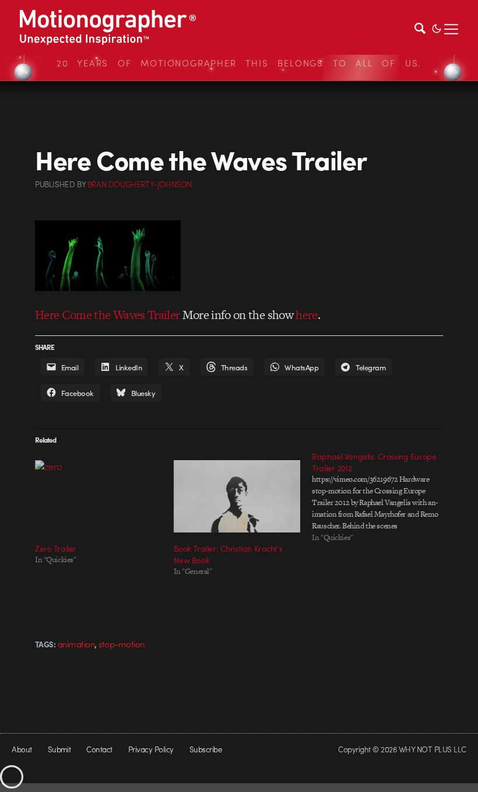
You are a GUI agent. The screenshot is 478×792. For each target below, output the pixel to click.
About (21, 749)
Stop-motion (121, 643)
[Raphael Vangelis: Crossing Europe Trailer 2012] (381, 497)
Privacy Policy (151, 749)
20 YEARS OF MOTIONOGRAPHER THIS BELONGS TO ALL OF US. (239, 63)
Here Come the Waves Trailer (107, 314)
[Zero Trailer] (98, 496)
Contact (99, 749)
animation (76, 643)
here (306, 314)
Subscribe (205, 749)
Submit (59, 749)
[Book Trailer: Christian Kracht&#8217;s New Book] (237, 496)
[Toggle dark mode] (436, 27)
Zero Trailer (55, 548)
